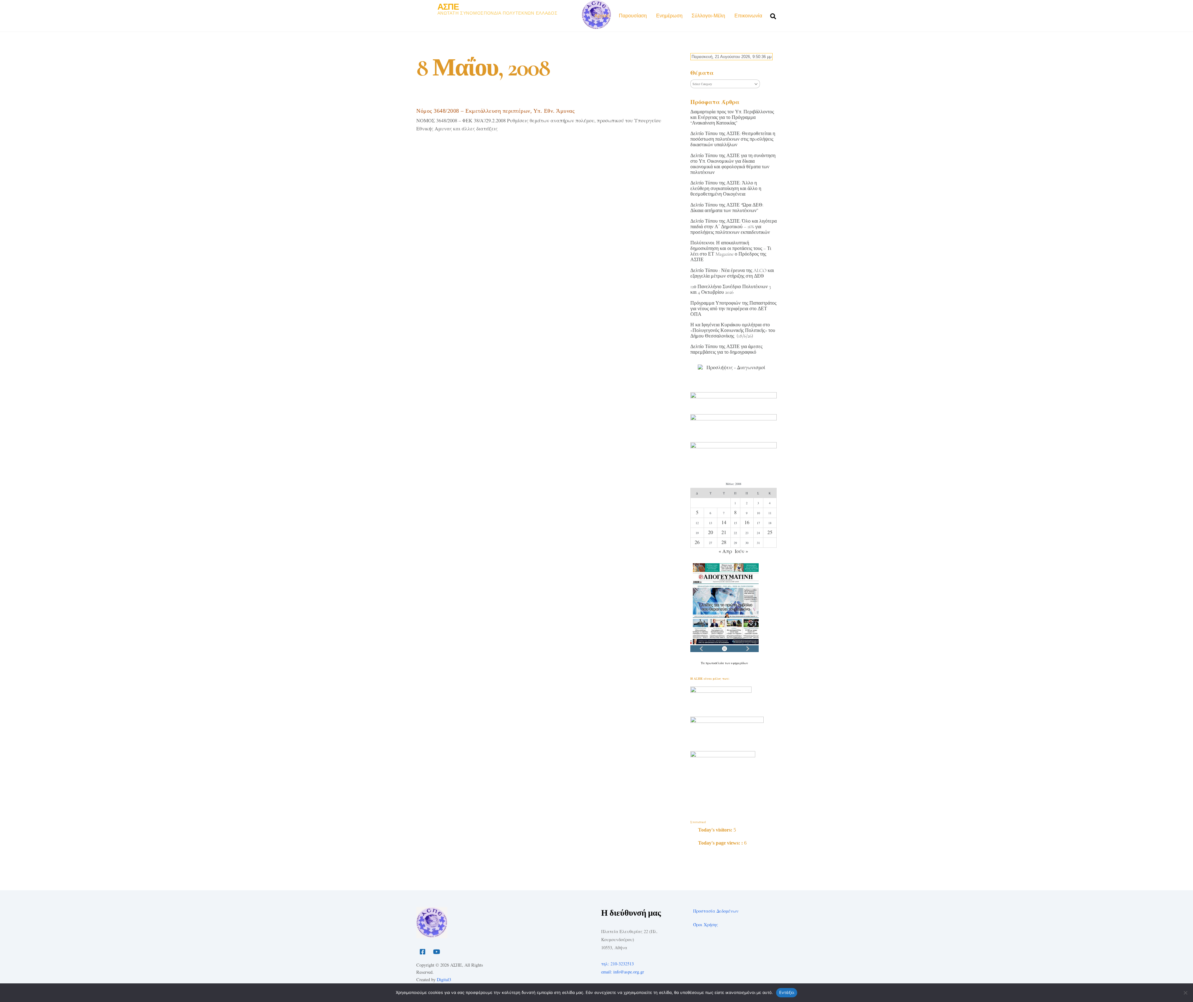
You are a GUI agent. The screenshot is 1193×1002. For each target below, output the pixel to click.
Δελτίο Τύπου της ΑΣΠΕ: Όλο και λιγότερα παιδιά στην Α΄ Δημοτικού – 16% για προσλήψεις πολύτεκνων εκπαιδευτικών (733, 226)
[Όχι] (1185, 993)
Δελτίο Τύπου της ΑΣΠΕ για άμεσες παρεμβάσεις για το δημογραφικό (726, 349)
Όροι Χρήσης (705, 924)
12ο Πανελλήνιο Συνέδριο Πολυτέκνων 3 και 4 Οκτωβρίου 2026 (730, 289)
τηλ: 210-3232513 (617, 964)
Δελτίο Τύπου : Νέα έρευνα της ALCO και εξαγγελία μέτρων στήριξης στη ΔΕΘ (732, 273)
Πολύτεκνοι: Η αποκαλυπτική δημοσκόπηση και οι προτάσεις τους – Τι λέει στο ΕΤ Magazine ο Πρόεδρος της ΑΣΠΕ (730, 251)
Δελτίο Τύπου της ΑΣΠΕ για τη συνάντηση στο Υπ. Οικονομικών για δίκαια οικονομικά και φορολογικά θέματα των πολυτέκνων (732, 164)
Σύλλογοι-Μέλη (708, 16)
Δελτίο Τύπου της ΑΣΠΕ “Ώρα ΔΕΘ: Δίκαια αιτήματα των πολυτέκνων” (726, 207)
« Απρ (725, 551)
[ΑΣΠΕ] (431, 935)
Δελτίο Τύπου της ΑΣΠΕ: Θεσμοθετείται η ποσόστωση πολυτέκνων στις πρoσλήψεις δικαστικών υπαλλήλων (732, 139)
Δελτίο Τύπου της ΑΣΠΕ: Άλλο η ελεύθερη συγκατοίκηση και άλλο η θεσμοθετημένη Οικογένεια (725, 188)
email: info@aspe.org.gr (622, 972)
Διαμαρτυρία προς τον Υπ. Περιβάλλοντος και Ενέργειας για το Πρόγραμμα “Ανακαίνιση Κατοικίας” (732, 117)
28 (723, 542)
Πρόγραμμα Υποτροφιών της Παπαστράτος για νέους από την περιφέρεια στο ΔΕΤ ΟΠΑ (733, 308)
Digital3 (444, 979)
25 (769, 532)
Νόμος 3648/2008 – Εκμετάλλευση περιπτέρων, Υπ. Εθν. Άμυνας (495, 111)
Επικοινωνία (748, 16)
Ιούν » (741, 551)
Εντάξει (786, 992)
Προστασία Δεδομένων (715, 911)
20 (710, 532)
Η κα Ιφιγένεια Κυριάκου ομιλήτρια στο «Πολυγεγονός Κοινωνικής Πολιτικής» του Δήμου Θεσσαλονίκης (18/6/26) (732, 330)
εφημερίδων (739, 663)
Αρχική (602, 16)
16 (746, 522)
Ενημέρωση (669, 16)
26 (697, 542)
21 (723, 532)
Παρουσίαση (633, 16)
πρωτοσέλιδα (715, 663)
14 (723, 522)
